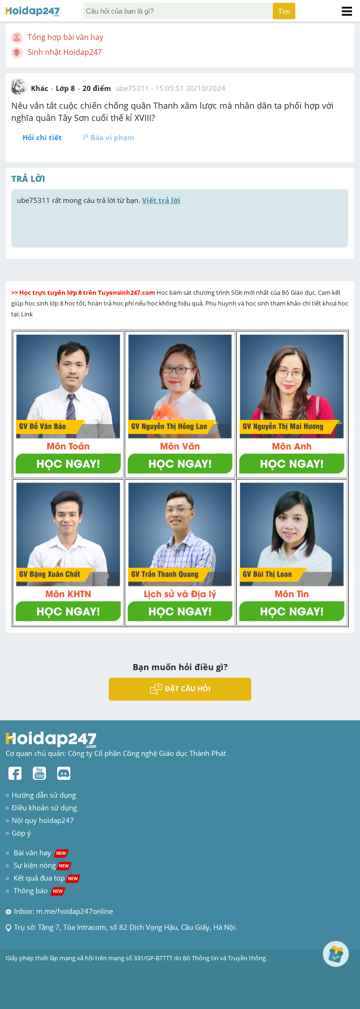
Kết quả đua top (46, 877)
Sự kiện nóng (41, 865)
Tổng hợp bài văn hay (65, 37)
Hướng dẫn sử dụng (44, 795)
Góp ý (21, 832)
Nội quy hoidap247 (43, 820)
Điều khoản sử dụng (44, 807)
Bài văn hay (39, 852)
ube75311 (132, 88)
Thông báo (38, 890)
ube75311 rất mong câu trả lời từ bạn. (98, 200)
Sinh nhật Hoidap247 (65, 52)
